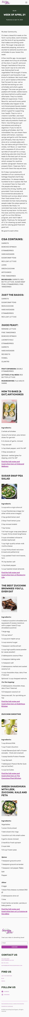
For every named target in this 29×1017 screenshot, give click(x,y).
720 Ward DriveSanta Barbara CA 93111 (7, 959)
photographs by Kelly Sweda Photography (12, 1003)
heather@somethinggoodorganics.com (11, 965)
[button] (26, 2)
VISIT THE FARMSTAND (6, 975)
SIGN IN (3, 981)
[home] (6, 2)
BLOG (2, 978)
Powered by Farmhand (7, 1006)
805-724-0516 (4, 962)
